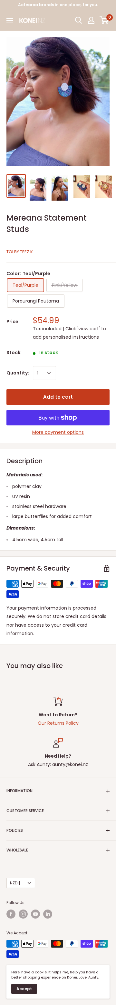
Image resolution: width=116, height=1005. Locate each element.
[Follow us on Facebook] (10, 914)
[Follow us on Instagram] (23, 914)
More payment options (58, 432)
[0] (104, 20)
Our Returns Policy (58, 723)
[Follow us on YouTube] (35, 914)
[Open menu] (9, 20)
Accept (24, 988)
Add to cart (58, 396)
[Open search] (78, 20)
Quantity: (17, 373)
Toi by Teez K (19, 252)
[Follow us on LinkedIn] (47, 914)
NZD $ (15, 883)
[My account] (91, 20)
